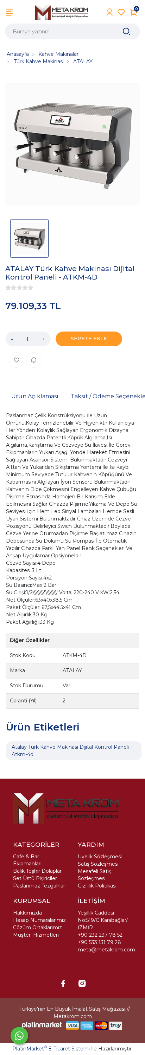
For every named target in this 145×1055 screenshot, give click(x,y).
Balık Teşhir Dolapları (38, 871)
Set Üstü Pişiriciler (35, 878)
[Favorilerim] (121, 12)
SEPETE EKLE (89, 338)
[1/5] (8, 287)
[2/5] (11, 287)
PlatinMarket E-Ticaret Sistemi (51, 1049)
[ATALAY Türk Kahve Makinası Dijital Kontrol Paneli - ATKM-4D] (72, 144)
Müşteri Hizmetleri (36, 935)
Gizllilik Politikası (97, 886)
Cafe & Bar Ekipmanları (27, 860)
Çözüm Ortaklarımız (37, 927)
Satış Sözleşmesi (98, 864)
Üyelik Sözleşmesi (100, 856)
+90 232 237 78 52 (100, 935)
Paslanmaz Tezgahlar (39, 886)
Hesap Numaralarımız (39, 920)
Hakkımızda (27, 913)
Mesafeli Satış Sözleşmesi (94, 875)
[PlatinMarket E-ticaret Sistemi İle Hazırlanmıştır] (42, 1025)
